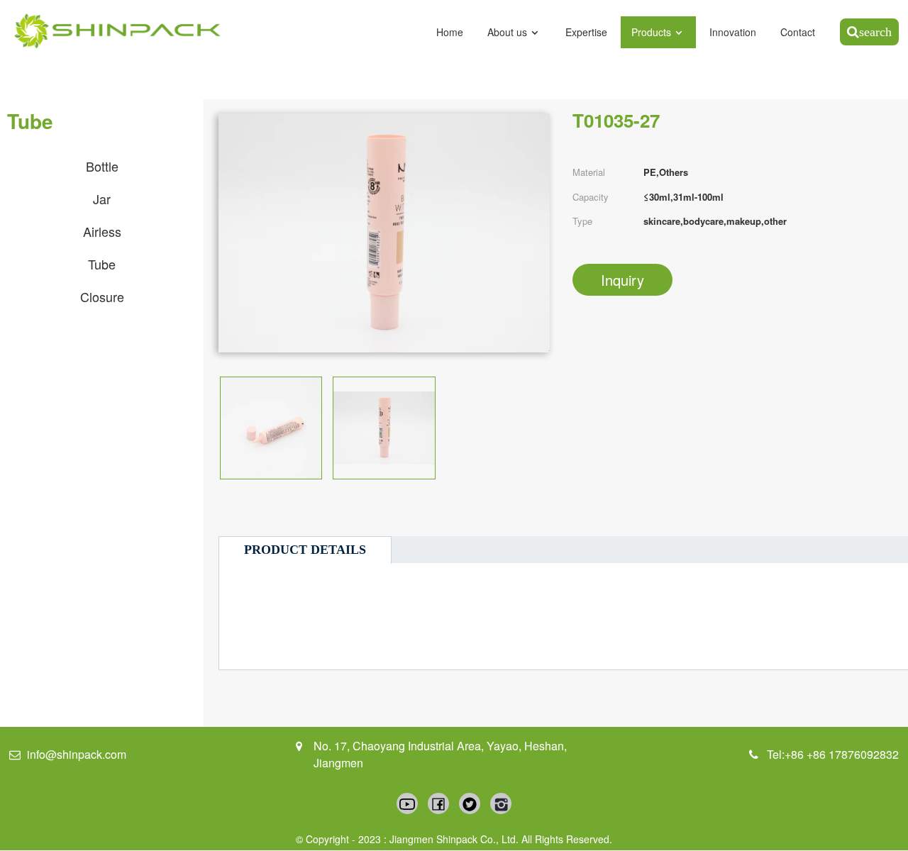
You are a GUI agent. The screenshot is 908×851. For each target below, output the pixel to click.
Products (651, 32)
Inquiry (622, 279)
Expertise (586, 32)
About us (507, 32)
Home (449, 32)
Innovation (732, 32)
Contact (797, 32)
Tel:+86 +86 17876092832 (833, 754)
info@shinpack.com (76, 754)
